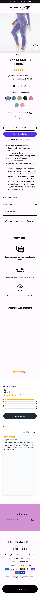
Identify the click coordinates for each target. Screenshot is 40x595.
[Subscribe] (32, 519)
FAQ (21, 558)
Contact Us (29, 558)
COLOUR (20, 93)
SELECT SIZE (18, 113)
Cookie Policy (26, 565)
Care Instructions (10, 197)
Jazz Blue (16, 105)
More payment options (20, 140)
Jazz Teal (13, 98)
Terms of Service (24, 562)
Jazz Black (25, 98)
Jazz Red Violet (31, 98)
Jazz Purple (8, 98)
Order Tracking (12, 558)
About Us (13, 562)
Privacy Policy (14, 565)
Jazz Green (19, 98)
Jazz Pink (22, 105)
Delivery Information (11, 205)
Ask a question (9, 212)
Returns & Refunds (28, 555)
